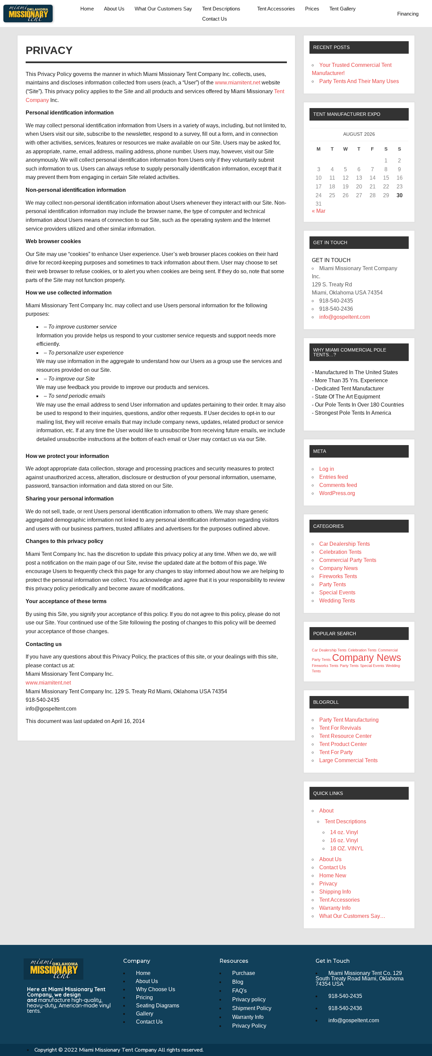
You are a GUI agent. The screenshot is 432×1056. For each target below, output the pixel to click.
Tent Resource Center (345, 736)
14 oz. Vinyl (344, 832)
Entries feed (333, 477)
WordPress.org (337, 493)
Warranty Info (335, 908)
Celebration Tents (340, 552)
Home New (332, 875)
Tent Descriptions (221, 8)
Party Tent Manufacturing (349, 720)
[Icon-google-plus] (69, 1025)
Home (87, 8)
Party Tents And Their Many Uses (359, 81)
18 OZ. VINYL (346, 848)
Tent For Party (336, 752)
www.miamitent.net (237, 82)
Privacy (328, 883)
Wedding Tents (337, 600)
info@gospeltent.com (344, 317)
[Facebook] (32, 1025)
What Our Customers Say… (352, 916)
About (326, 811)
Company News (338, 568)
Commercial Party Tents (347, 560)
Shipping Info (335, 892)
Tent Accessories (276, 8)
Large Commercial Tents (348, 760)
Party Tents (332, 584)
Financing (407, 14)
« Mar (318, 211)
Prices (312, 8)
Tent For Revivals (340, 728)
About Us (114, 8)
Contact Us (214, 19)
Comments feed (338, 485)
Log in (326, 469)
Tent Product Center (343, 744)
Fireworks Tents (338, 576)
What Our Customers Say (163, 8)
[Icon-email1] (44, 1025)
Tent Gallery (342, 8)
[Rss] (57, 1025)
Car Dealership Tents (344, 544)
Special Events (337, 592)
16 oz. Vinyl (344, 840)
